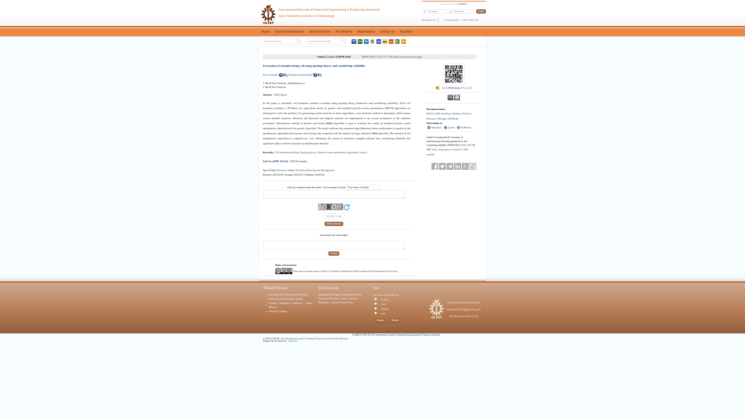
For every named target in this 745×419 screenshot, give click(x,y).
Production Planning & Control (332, 298)
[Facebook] (434, 166)
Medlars (456, 113)
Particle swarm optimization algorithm (338, 152)
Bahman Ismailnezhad (300, 74)
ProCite (466, 113)
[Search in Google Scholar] (281, 76)
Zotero (451, 127)
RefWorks (453, 118)
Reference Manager (436, 118)
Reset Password (470, 20)
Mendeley (436, 127)
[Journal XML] (391, 41)
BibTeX (430, 113)
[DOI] (403, 41)
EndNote (446, 113)
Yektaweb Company (278, 311)
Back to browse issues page (408, 56)
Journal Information (289, 32)
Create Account (452, 20)
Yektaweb (292, 341)
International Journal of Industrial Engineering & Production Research (316, 338)
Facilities (406, 32)
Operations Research (351, 294)
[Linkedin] (366, 41)
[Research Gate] (397, 41)
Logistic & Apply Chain (342, 302)
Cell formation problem (286, 152)
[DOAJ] (360, 41)
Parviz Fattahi (270, 74)
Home (266, 32)
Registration (366, 32)
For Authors (344, 32)
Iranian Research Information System (286, 299)
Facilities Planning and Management (315, 170)
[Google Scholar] (354, 41)
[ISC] (385, 41)
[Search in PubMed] (285, 76)
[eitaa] (472, 166)
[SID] (378, 41)
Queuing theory (308, 152)
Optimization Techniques (329, 294)
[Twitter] (442, 166)
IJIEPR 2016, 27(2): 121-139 (377, 56)
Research (282, 170)
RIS (438, 113)
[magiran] (372, 41)
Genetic (363, 152)
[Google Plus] (465, 166)
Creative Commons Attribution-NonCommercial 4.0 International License (359, 271)
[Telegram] (450, 166)
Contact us (387, 32)
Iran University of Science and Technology (288, 294)
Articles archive (320, 32)
